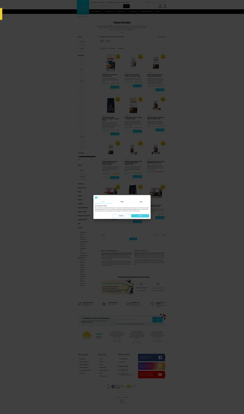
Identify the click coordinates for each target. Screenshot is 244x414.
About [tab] (141, 201)
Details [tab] (122, 201)
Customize (121, 215)
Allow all (140, 215)
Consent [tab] (103, 201)
